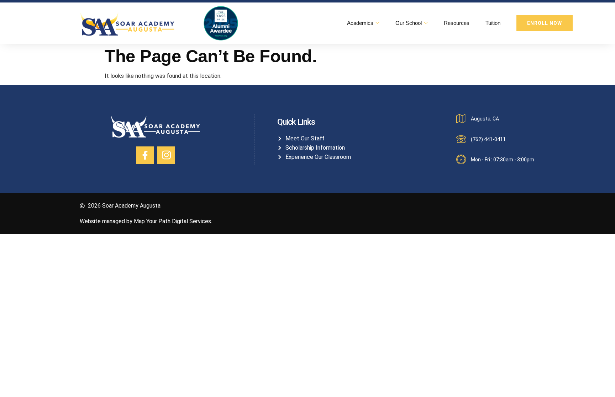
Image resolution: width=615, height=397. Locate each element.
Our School (408, 23)
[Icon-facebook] (145, 155)
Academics (360, 23)
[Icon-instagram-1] (166, 155)
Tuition (492, 23)
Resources (456, 23)
